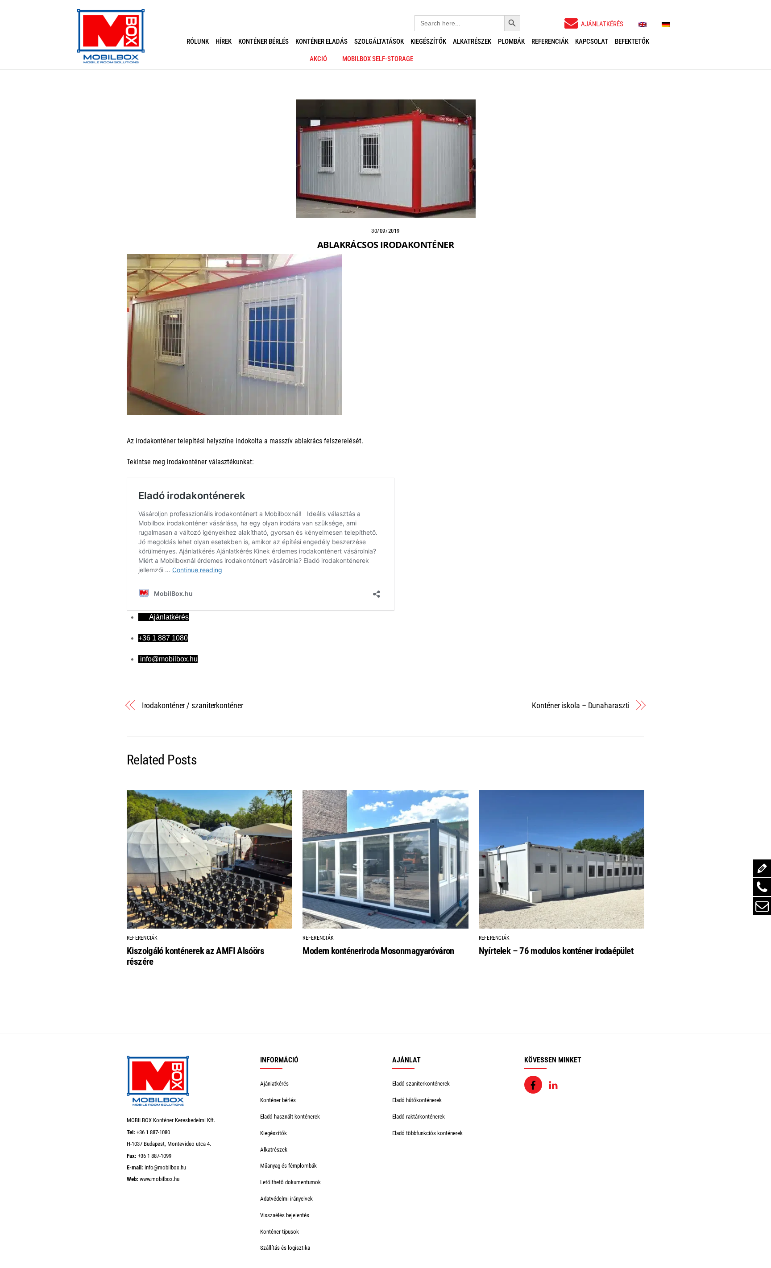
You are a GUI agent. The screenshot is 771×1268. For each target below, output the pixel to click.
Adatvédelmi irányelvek (286, 1198)
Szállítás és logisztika (285, 1247)
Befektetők (632, 41)
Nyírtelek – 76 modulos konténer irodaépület (556, 951)
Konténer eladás (321, 41)
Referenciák (549, 41)
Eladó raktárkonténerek (418, 1116)
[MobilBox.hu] (158, 1103)
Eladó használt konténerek (290, 1116)
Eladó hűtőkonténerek (417, 1100)
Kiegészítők (428, 41)
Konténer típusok (279, 1231)
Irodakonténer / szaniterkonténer (192, 705)
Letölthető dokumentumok (290, 1182)
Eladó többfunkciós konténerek (427, 1133)
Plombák (511, 41)
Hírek (224, 41)
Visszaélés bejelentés (284, 1215)
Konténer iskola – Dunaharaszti (580, 705)
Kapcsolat (591, 41)
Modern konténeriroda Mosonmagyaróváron (378, 951)
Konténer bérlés (263, 41)
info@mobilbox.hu (165, 1167)
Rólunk (198, 41)
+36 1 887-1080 (153, 1132)
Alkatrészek (472, 41)
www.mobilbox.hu (159, 1179)
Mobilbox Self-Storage (377, 59)
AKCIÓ (318, 59)
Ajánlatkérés (274, 1083)
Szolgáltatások (379, 41)
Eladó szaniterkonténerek (421, 1083)
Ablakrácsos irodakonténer (385, 245)
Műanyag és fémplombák (288, 1165)
